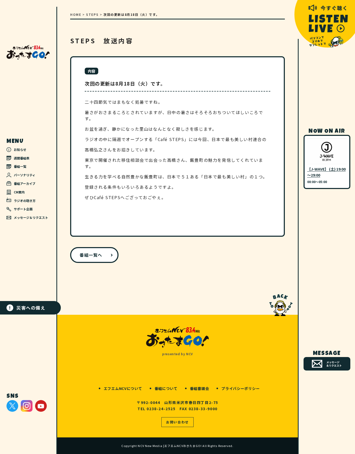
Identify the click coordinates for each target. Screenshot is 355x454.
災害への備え (27, 307)
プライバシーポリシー (240, 388)
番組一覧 (20, 166)
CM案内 (19, 192)
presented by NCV (177, 354)
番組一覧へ (91, 255)
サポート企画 (23, 209)
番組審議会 (199, 388)
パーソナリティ (24, 175)
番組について (166, 388)
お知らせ (20, 149)
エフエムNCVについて (123, 388)
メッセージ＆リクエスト (31, 217)
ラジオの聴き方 (25, 200)
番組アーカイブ (24, 183)
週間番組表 (21, 158)
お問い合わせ (177, 422)
